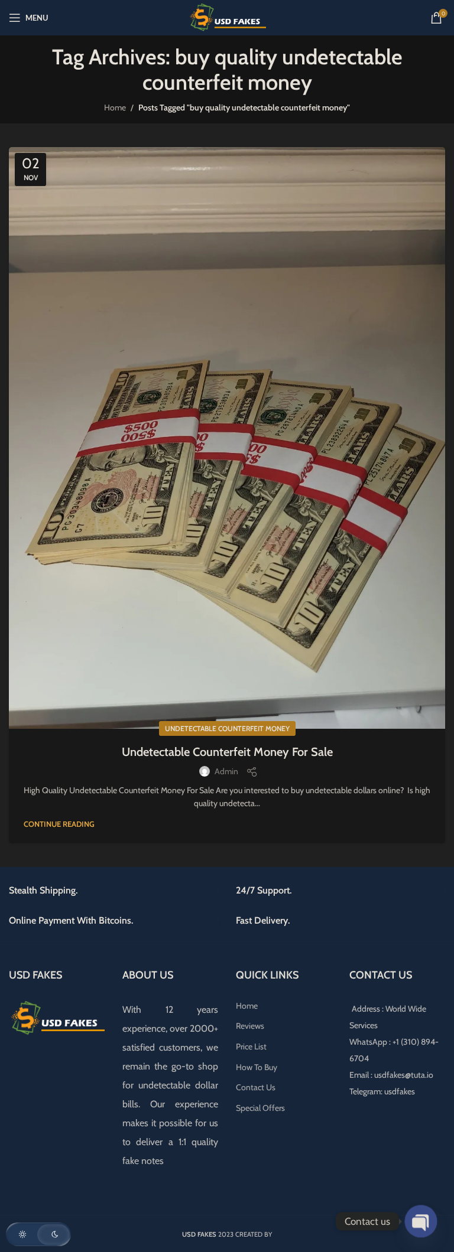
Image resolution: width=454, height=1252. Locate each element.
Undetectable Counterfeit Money (227, 728)
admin (226, 771)
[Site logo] (227, 16)
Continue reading (59, 824)
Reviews (250, 1025)
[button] (38, 1234)
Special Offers (260, 1108)
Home (115, 107)
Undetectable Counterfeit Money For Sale (227, 752)
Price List (251, 1046)
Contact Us (255, 1087)
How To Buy (256, 1067)
